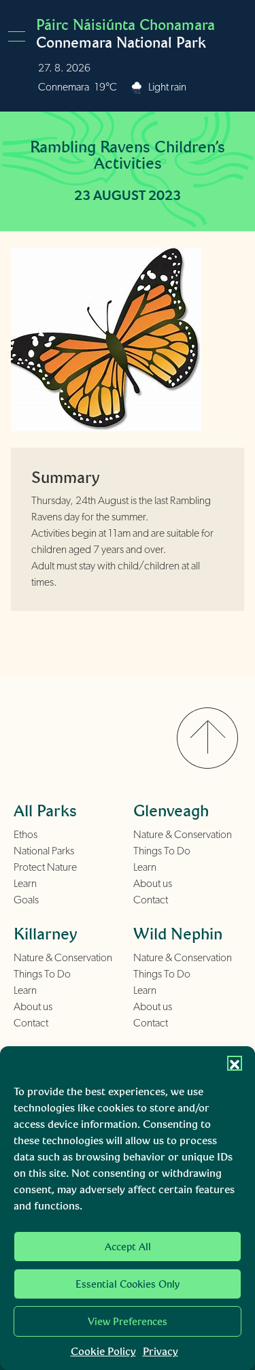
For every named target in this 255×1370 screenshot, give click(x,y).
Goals (26, 900)
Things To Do (161, 851)
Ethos (25, 834)
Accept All (128, 1247)
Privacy (160, 1351)
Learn (25, 883)
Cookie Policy (103, 1351)
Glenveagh (171, 810)
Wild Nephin (177, 933)
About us (152, 883)
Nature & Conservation (182, 834)
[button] (234, 1063)
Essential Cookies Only (127, 1284)
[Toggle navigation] (20, 36)
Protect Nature (45, 867)
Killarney (46, 933)
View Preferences (127, 1322)
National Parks (44, 851)
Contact (150, 900)
